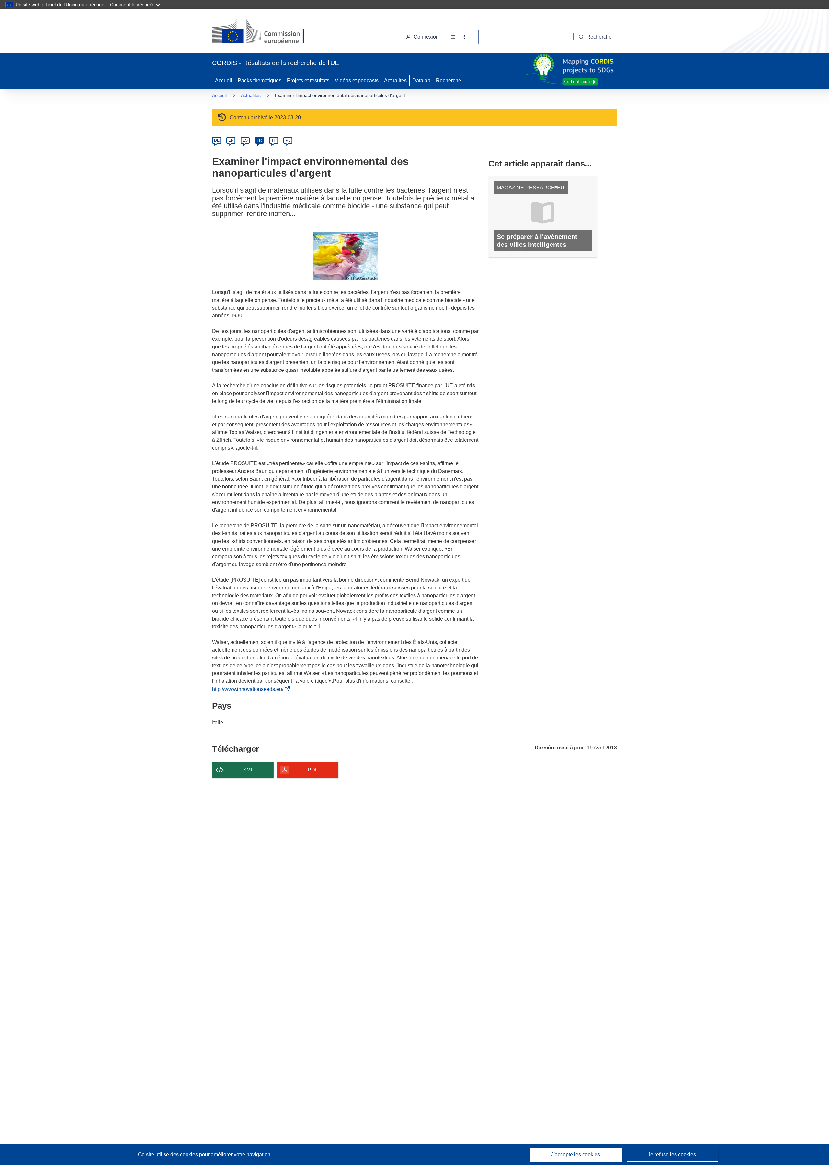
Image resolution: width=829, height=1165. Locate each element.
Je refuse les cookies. (672, 1154)
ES (245, 140)
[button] (458, 37)
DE (217, 140)
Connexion (426, 37)
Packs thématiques (259, 80)
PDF (313, 769)
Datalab (421, 80)
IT (273, 140)
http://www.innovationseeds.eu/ (249, 689)
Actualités (395, 80)
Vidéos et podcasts (357, 80)
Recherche (448, 80)
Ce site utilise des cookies (168, 1154)
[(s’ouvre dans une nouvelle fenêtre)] (264, 32)
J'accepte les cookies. (576, 1154)
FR (259, 140)
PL (288, 140)
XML (248, 769)
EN (231, 140)
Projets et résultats (308, 80)
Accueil (223, 80)
